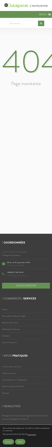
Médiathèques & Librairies (11, 329)
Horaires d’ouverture (9, 373)
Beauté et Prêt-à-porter (10, 322)
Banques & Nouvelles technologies (14, 316)
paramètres (32, 434)
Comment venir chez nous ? (12, 366)
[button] (43, 14)
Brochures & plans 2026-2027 (13, 386)
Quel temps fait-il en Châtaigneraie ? (15, 379)
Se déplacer (6, 335)
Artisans (4, 309)
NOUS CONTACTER (26, 285)
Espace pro (5, 393)
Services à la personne (9, 342)
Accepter (8, 442)
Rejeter (20, 442)
